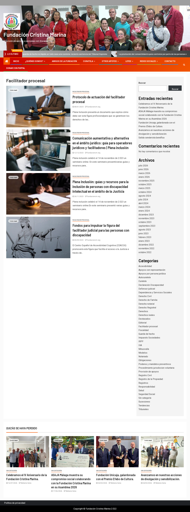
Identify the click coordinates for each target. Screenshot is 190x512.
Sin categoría (145, 398)
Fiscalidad (144, 330)
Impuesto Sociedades (149, 337)
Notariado (143, 356)
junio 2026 (144, 169)
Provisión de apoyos (149, 371)
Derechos (143, 311)
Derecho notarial (146, 304)
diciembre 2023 (146, 214)
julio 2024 (143, 199)
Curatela (88, 61)
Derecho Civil (145, 296)
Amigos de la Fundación (64, 61)
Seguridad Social (147, 394)
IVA (140, 345)
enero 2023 (144, 241)
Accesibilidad (145, 266)
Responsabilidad (147, 386)
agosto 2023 (145, 229)
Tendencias (144, 405)
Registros (143, 383)
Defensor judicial (147, 288)
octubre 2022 (145, 252)
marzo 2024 (144, 207)
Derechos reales (147, 315)
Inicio (16, 61)
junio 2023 (144, 233)
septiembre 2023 (147, 226)
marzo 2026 (144, 173)
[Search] (184, 64)
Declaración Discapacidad (151, 285)
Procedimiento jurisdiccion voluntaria (156, 368)
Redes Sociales (148, 61)
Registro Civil (145, 375)
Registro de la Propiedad (151, 379)
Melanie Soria (26, 483)
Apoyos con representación (152, 270)
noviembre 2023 (146, 218)
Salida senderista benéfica (151, 137)
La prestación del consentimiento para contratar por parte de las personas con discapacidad (138, 54)
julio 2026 (143, 165)
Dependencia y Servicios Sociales (155, 292)
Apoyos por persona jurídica (152, 273)
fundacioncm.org (93, 107)
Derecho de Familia (148, 300)
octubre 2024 (145, 192)
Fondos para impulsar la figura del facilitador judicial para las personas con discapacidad (100, 230)
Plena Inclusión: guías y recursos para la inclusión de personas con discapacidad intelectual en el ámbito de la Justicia (100, 186)
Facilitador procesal (80, 91)
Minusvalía (144, 349)
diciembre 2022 (146, 244)
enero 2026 (144, 177)
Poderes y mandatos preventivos (155, 364)
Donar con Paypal (15, 68)
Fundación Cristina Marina (34, 34)
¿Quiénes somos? (34, 61)
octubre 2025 (145, 184)
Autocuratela (145, 277)
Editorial (142, 322)
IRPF (141, 341)
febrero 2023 (145, 237)
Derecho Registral (147, 307)
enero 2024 (144, 210)
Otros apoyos (109, 61)
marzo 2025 (144, 188)
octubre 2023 (145, 222)
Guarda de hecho (147, 334)
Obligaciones (145, 360)
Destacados (144, 319)
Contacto (170, 61)
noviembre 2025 (146, 180)
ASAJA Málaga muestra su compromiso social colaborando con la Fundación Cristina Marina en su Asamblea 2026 (160, 115)
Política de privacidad (14, 503)
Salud (141, 390)
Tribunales (144, 409)
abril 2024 (143, 203)
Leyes (128, 61)
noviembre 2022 (146, 248)
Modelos (143, 352)
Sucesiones (144, 401)
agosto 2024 (145, 195)
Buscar (142, 83)
